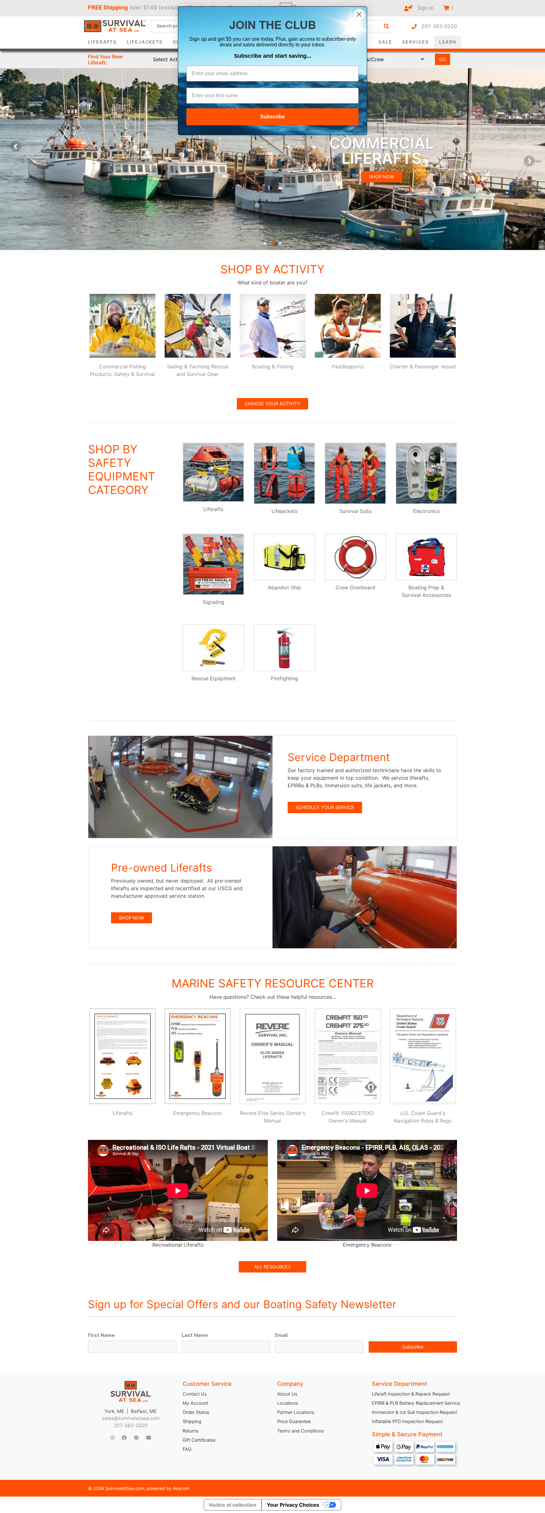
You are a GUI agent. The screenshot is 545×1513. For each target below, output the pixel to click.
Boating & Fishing (272, 366)
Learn (448, 42)
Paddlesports (348, 366)
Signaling (213, 602)
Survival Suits (355, 511)
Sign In (423, 8)
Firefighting (284, 678)
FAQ (187, 1449)
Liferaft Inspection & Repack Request (411, 1394)
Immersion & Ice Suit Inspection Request (414, 1412)
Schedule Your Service (325, 807)
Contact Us (195, 1394)
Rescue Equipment (213, 678)
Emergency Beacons (197, 1113)
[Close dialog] (359, 14)
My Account (195, 1403)
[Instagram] (112, 1438)
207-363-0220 (437, 26)
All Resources (272, 1266)
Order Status (196, 1412)
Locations (287, 1403)
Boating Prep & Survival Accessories (426, 591)
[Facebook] (124, 1438)
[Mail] (149, 1438)
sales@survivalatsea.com (131, 1418)
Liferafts (102, 42)
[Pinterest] (136, 1438)
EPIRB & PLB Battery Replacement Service (414, 1403)
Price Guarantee (294, 1421)
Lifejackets (145, 42)
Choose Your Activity (272, 403)
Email (281, 1335)
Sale (385, 42)
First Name (101, 1335)
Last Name (195, 1335)
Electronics (426, 511)
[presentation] (15, 146)
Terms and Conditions (300, 1430)
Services (415, 42)
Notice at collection (232, 1505)
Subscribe (413, 1346)
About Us (287, 1394)
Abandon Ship (284, 587)
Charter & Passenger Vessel (423, 366)
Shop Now (381, 176)
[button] (265, 243)
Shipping (192, 1421)
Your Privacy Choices (293, 1505)
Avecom (181, 1488)
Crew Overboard (355, 587)
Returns (191, 1430)
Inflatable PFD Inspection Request (407, 1421)
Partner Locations (295, 1412)
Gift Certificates (199, 1440)
